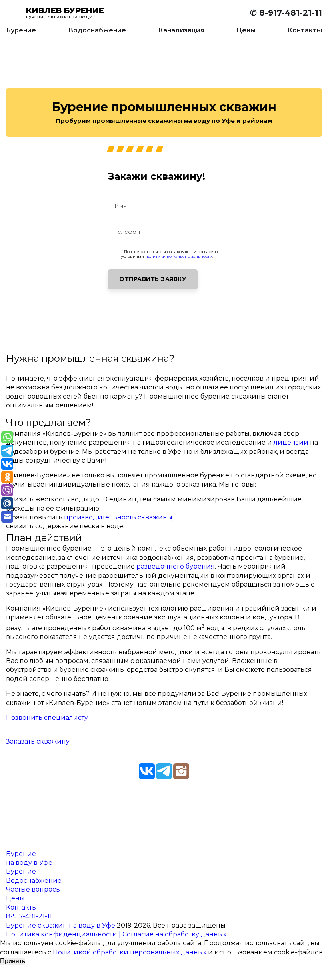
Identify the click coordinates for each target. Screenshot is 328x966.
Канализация (181, 30)
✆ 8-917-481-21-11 (286, 13)
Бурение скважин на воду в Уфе (60, 925)
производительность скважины (118, 517)
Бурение (21, 30)
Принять (12, 961)
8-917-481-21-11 (29, 916)
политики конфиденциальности (178, 256)
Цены (246, 30)
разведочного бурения (175, 566)
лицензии (291, 442)
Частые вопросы (33, 889)
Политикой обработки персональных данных (129, 952)
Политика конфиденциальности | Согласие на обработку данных (116, 934)
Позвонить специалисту (47, 717)
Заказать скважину (38, 741)
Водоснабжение (97, 30)
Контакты (305, 30)
